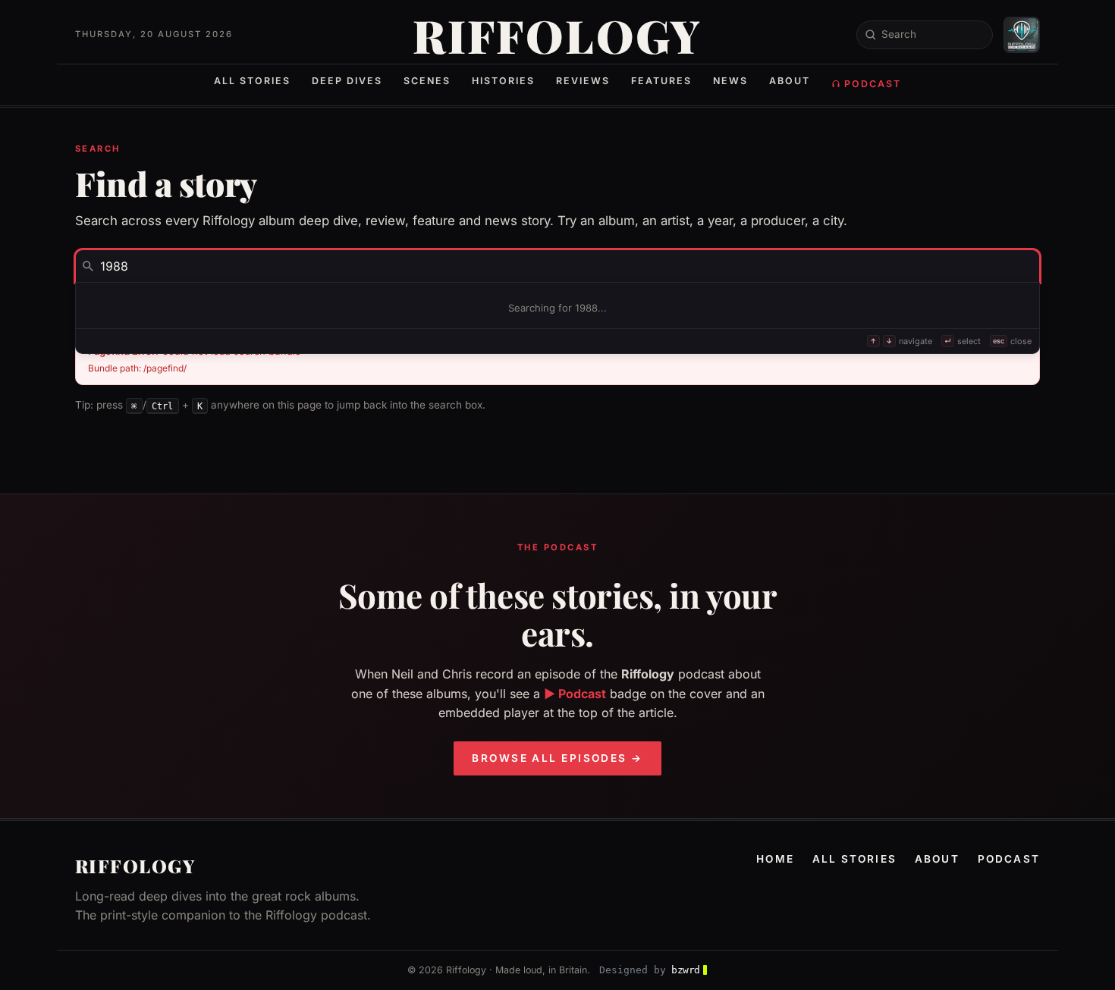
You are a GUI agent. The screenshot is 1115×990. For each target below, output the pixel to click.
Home (775, 859)
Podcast (872, 83)
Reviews (583, 80)
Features (661, 80)
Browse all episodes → (557, 758)
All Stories (252, 80)
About (789, 80)
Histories (503, 80)
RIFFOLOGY (557, 35)
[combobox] (557, 266)
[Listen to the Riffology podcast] (1021, 35)
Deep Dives (347, 80)
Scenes (427, 80)
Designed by (649, 970)
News (730, 80)
